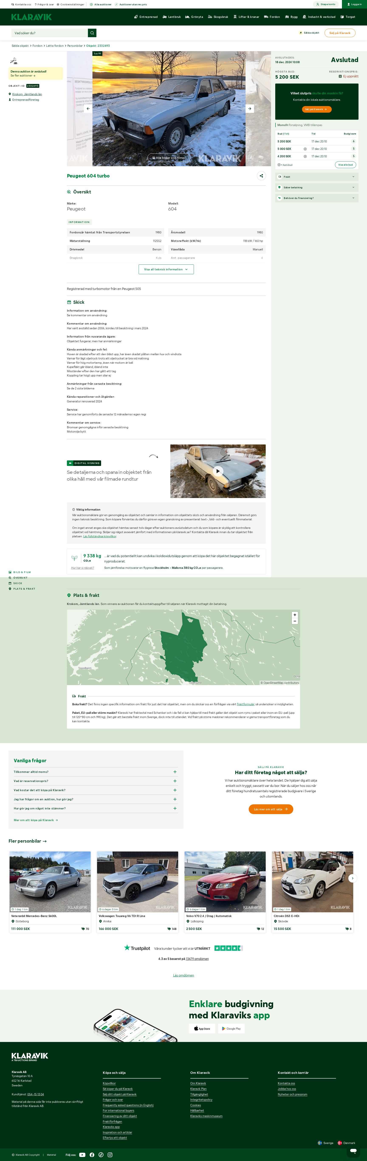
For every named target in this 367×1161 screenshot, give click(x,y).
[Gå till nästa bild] (352, 878)
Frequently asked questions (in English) (128, 1105)
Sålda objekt (311, 32)
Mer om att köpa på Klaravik (34, 820)
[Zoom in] (295, 615)
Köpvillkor (109, 1083)
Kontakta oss (23, 4)
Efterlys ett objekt (115, 1137)
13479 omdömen (197, 959)
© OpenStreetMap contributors (280, 682)
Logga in (356, 4)
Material (51, 1154)
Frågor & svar (46, 4)
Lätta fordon (55, 45)
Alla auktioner (103, 4)
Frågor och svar (113, 1099)
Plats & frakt (24, 588)
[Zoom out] (295, 621)
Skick (17, 583)
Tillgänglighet (199, 1094)
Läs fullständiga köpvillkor (99, 536)
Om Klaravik (198, 1083)
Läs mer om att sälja (268, 809)
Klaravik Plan (198, 1088)
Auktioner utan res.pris (133, 4)
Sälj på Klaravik (314, 109)
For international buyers (118, 1110)
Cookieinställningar (72, 4)
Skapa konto (328, 4)
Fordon (37, 45)
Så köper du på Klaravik (118, 1088)
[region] (183, 647)
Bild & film (22, 572)
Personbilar (75, 45)
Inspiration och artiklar (117, 1132)
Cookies (195, 1105)
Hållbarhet (197, 1110)
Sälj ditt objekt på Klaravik (120, 1094)
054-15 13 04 (35, 1094)
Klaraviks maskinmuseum (206, 1116)
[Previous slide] (88, 108)
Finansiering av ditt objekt (120, 1116)
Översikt (20, 577)
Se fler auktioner (22, 75)
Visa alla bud (345, 164)
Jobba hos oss (287, 1088)
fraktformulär (245, 704)
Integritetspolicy (201, 1099)
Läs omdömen (183, 975)
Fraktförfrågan (112, 1121)
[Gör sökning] (92, 33)
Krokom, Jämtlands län (27, 94)
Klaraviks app (111, 1126)
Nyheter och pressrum (292, 1094)
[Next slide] (250, 108)
